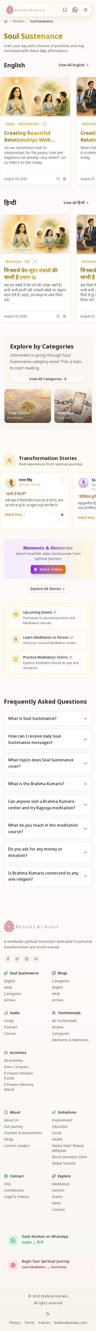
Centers (58, 1190)
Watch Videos (51, 569)
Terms (29, 1322)
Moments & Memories (70, 1039)
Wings (9, 1139)
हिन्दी (40, 1242)
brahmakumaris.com (70, 1322)
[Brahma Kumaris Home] (25, 10)
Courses (58, 1209)
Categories (12, 993)
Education (60, 1126)
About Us (11, 1120)
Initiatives (67, 1112)
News (56, 1203)
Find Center (59, 1267)
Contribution (14, 1190)
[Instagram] (27, 959)
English (9, 981)
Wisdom (19, 21)
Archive (10, 1000)
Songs (9, 1020)
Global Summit (64, 1163)
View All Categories (45, 378)
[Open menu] (86, 10)
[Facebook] (8, 959)
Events (57, 1196)
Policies (44, 1322)
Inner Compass (16, 1066)
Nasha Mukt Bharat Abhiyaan (68, 1148)
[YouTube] (36, 959)
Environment (62, 1120)
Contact (17, 1176)
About (15, 1112)
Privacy (14, 1322)
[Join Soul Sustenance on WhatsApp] (75, 10)
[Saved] (65, 10)
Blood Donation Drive (69, 1157)
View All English (72, 65)
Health (57, 1139)
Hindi (8, 987)
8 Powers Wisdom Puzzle (18, 1075)
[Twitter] (17, 959)
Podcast (10, 1027)
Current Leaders (17, 1145)
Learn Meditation (34, 1267)
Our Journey (13, 1126)
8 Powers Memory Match (18, 1087)
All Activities (13, 1060)
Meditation (61, 1184)
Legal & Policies (16, 1196)
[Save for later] (64, 179)
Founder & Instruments (23, 1132)
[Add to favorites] (58, 179)
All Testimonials (64, 1020)
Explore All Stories (46, 588)
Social (56, 1132)
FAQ (7, 1184)
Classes (10, 1033)
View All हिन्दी (74, 202)
